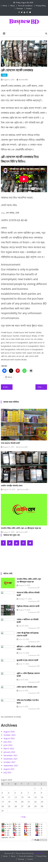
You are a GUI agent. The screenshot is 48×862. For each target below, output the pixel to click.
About (12, 5)
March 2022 (9, 748)
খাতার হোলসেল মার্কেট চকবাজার (42, 387)
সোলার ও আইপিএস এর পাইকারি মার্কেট (27, 620)
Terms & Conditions (25, 5)
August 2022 (9, 738)
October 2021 (10, 762)
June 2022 (8, 745)
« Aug (23, 816)
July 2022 (8, 741)
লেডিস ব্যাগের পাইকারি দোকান (27, 687)
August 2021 (9, 769)
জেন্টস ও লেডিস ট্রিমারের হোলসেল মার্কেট (28, 674)
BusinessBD (23, 79)
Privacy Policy (41, 5)
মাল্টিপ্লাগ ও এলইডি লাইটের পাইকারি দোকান (29, 648)
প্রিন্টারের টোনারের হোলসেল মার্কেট (28, 606)
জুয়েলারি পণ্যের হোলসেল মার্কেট (27, 660)
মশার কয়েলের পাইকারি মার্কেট (10, 443)
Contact (29, 8)
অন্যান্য (4, 75)
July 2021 (8, 772)
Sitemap (20, 8)
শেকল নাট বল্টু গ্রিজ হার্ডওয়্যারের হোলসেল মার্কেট (27, 634)
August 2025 (9, 731)
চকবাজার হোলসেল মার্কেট (8, 387)
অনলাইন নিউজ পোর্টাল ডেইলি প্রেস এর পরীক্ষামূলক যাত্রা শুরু (21, 528)
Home (5, 5)
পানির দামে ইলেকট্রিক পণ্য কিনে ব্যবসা (28, 701)
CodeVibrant (38, 853)
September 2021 (11, 765)
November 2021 (11, 758)
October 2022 (10, 735)
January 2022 (9, 752)
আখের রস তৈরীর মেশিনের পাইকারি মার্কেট (28, 593)
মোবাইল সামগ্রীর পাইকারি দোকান (12, 485)
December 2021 (11, 755)
